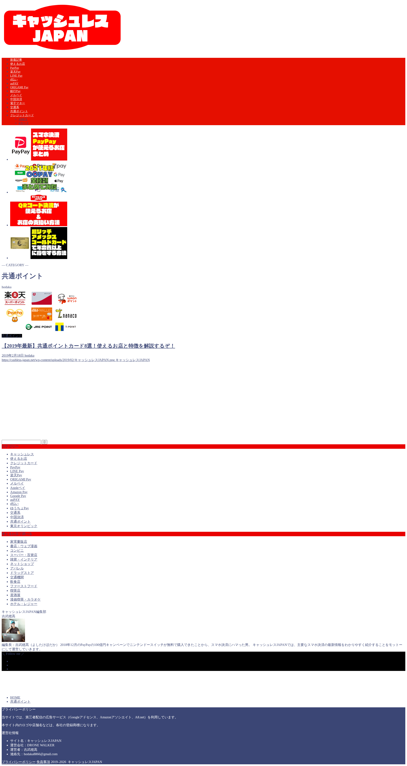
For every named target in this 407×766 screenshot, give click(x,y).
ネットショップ (22, 564)
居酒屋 (15, 595)
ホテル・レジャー (23, 604)
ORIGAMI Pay (19, 87)
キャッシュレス (22, 454)
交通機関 (17, 577)
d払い (14, 79)
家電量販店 (18, 541)
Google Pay (18, 496)
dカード (24, 123)
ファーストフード (23, 586)
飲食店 (15, 581)
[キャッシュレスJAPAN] (62, 51)
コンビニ (17, 550)
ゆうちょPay (19, 508)
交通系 (14, 107)
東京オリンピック (23, 526)
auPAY (14, 83)
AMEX (23, 119)
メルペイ (16, 95)
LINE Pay (16, 75)
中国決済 (16, 99)
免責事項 (43, 762)
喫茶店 (15, 590)
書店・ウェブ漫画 (23, 546)
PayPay (14, 67)
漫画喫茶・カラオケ (25, 599)
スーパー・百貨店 (23, 555)
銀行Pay (15, 91)
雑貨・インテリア (23, 559)
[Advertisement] (129, 403)
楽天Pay (15, 71)
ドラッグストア (22, 573)
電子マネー (17, 103)
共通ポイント (19, 111)
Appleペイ (17, 488)
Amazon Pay (19, 492)
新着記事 (16, 59)
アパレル (17, 568)
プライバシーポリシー (19, 762)
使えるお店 (17, 63)
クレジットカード (22, 115)
